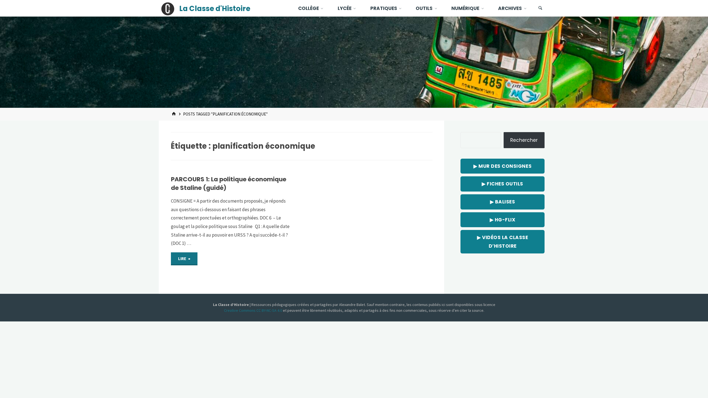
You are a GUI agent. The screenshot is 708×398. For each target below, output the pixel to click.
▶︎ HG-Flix (503, 219)
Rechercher (524, 140)
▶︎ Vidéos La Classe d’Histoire (502, 241)
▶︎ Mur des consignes (502, 166)
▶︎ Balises (502, 201)
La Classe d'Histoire (214, 9)
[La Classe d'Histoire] (168, 8)
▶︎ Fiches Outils (502, 183)
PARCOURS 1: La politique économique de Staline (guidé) (228, 183)
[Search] (540, 8)
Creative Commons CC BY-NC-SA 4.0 (253, 310)
